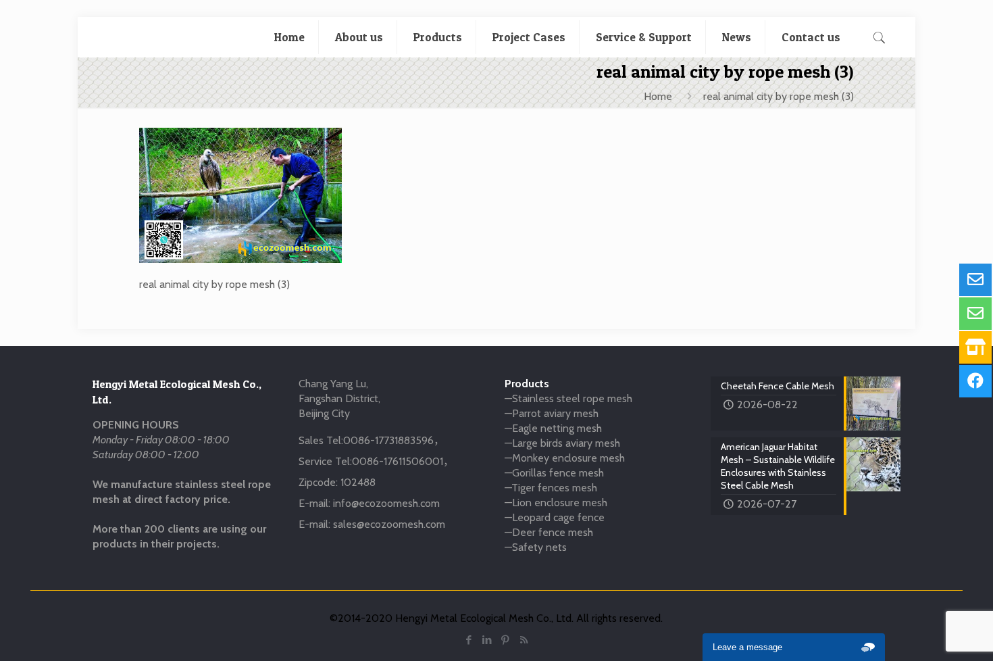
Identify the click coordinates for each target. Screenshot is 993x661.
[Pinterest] (506, 640)
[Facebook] (469, 640)
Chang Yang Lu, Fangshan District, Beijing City (339, 398)
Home (658, 96)
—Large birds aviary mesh (562, 443)
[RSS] (524, 640)
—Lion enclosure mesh (556, 502)
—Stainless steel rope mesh (568, 398)
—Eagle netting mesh (553, 428)
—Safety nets (536, 547)
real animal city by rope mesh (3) (778, 96)
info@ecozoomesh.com (386, 503)
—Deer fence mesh (549, 532)
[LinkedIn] (487, 640)
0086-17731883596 (388, 440)
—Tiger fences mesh (551, 487)
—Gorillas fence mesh (554, 472)
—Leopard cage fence (555, 517)
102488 (358, 482)
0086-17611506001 (397, 461)
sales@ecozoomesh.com (389, 524)
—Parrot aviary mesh (552, 413)
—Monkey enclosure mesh (565, 457)
